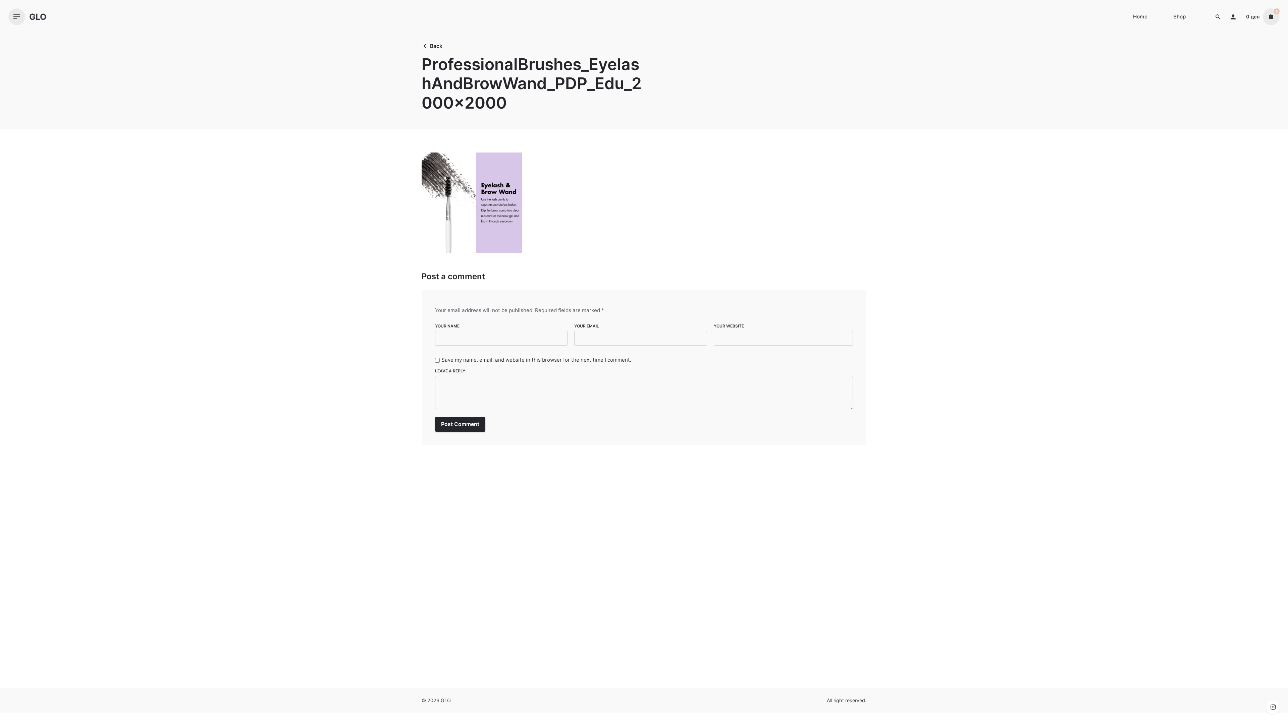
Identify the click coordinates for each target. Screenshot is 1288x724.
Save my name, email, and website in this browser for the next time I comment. (536, 360)
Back (436, 46)
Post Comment (460, 424)
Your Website (729, 325)
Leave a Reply (450, 370)
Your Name (447, 325)
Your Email (586, 325)
